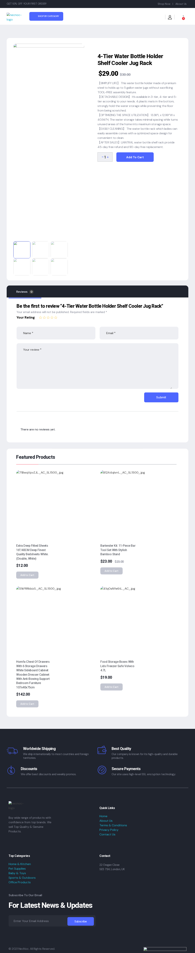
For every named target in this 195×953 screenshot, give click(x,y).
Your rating (26, 317)
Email (111, 333)
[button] (107, 156)
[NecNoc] (16, 17)
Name (28, 333)
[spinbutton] (105, 157)
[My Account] (170, 18)
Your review (32, 349)
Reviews (24, 292)
